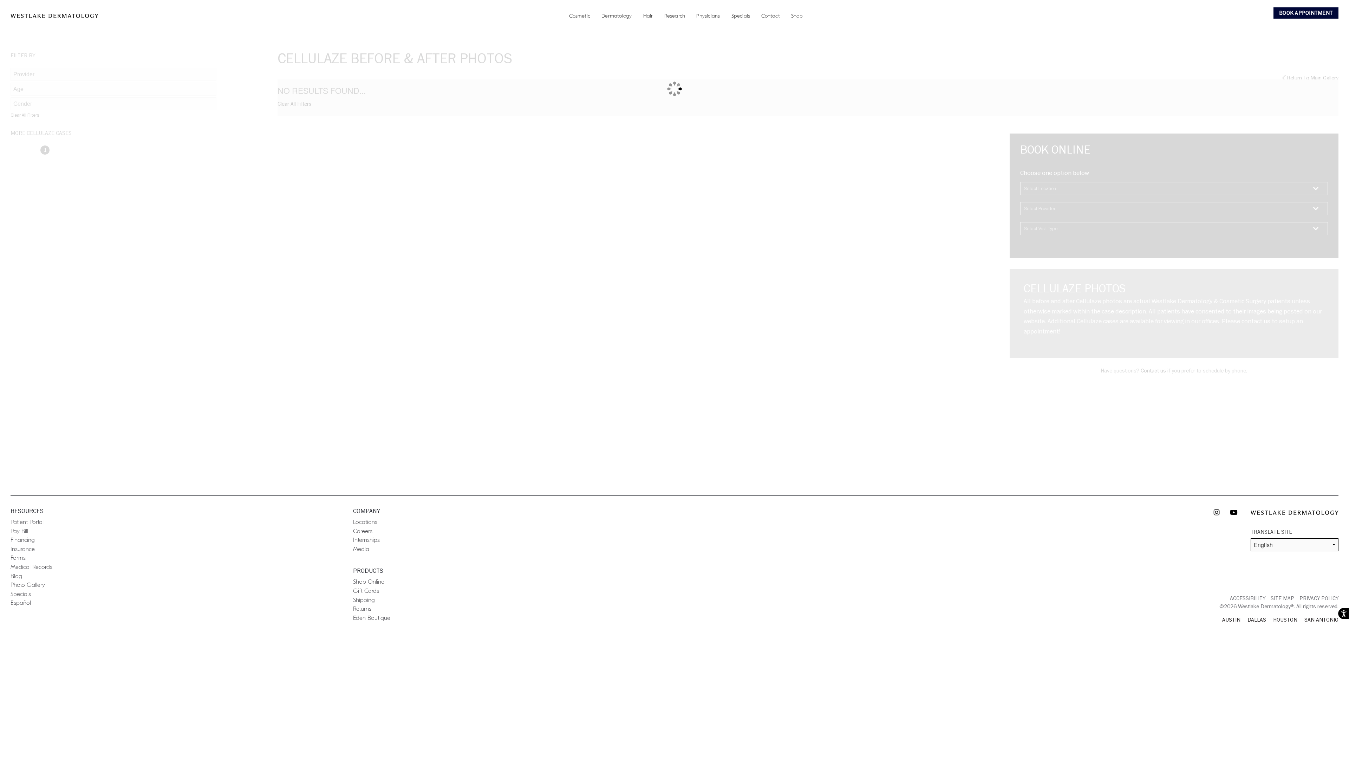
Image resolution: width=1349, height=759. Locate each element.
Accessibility (1247, 598)
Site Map (1282, 598)
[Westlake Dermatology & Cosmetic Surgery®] (54, 16)
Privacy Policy (1318, 598)
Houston (1285, 620)
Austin (1231, 620)
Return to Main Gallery (1312, 78)
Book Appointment (1306, 13)
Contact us (1153, 370)
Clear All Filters (25, 115)
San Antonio (1321, 620)
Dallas (1256, 620)
